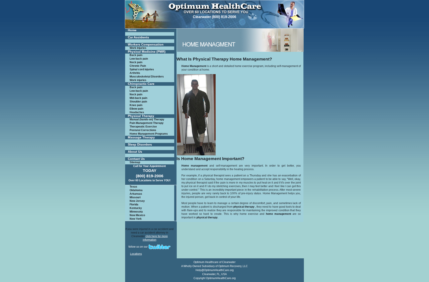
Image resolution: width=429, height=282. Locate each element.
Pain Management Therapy (147, 123)
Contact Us (136, 159)
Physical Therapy (141, 116)
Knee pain (136, 105)
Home (132, 30)
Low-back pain (139, 58)
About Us (135, 151)
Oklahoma (136, 190)
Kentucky (136, 208)
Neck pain (136, 62)
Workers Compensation (146, 44)
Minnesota (136, 211)
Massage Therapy (141, 137)
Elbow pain (136, 108)
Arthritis (135, 73)
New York (136, 218)
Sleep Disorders (140, 144)
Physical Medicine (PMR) (147, 51)
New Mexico (137, 215)
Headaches (137, 112)
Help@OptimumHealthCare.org (215, 270)
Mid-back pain (138, 98)
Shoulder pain (138, 101)
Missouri (135, 197)
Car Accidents (138, 37)
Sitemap (135, 162)
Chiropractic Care (141, 84)
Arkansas (136, 193)
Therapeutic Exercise (143, 126)
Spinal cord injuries (142, 69)
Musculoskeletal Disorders (147, 76)
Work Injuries (138, 48)
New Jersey (137, 201)
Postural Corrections (143, 130)
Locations (136, 253)
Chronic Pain (138, 65)
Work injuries (138, 80)
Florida (134, 204)
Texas (133, 186)
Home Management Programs (149, 133)
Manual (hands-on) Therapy (147, 119)
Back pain (136, 55)
